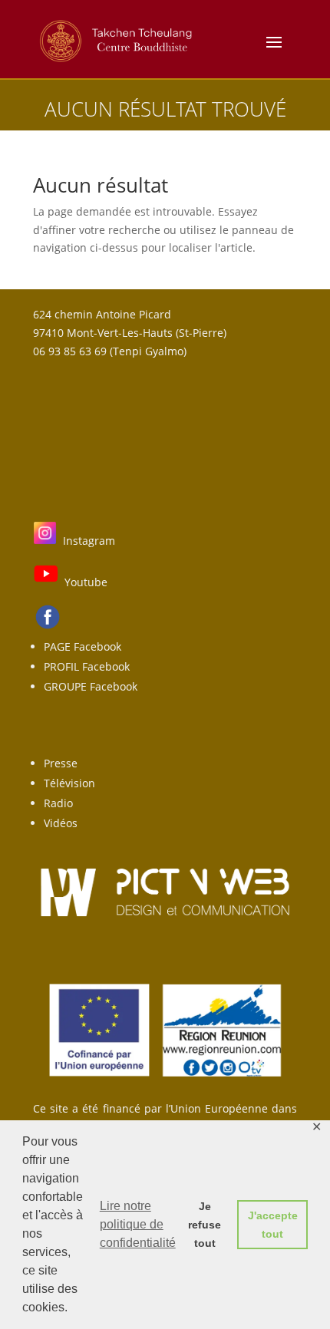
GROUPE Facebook (90, 686)
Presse (61, 763)
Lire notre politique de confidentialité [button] (138, 1224)
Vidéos (61, 823)
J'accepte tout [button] (273, 1224)
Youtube (85, 582)
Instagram (89, 540)
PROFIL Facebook (87, 666)
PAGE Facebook (82, 646)
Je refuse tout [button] (204, 1224)
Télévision (69, 783)
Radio (58, 803)
